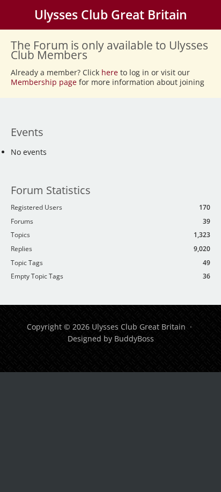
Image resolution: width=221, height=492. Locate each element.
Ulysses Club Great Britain (110, 14)
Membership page (45, 82)
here (109, 72)
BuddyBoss (134, 338)
